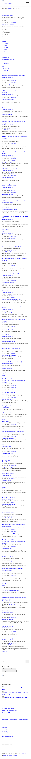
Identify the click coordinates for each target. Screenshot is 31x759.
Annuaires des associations (9, 717)
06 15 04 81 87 (12, 340)
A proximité (6, 63)
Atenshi (4, 511)
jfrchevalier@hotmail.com (8, 282)
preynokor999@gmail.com (8, 24)
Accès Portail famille (7, 729)
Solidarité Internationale (7, 15)
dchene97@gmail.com (7, 453)
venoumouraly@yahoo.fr (8, 399)
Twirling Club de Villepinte (8, 406)
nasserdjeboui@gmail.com (8, 267)
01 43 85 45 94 (12, 616)
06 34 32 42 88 (12, 175)
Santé (3, 585)
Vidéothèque (5, 732)
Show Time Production (7, 379)
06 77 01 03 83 (12, 297)
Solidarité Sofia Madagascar (8, 638)
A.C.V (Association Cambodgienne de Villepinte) (13, 75)
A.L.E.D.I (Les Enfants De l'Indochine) (11, 168)
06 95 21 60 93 (12, 367)
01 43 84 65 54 (12, 191)
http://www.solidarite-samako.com (10, 209)
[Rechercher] (22, 3)
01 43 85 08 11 (12, 296)
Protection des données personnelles (10, 755)
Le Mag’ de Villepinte (7, 713)
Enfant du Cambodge (7, 611)
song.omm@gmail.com (7, 619)
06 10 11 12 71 (12, 604)
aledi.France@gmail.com (8, 177)
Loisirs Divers (5, 394)
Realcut (4, 487)
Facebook (6, 43)
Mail (5, 54)
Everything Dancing (6, 460)
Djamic (3, 419)
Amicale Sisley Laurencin (8, 473)
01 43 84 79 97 (12, 326)
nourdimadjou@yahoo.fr (7, 368)
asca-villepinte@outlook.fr (8, 312)
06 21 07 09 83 (12, 353)
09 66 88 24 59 (12, 575)
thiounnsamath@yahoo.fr (8, 84)
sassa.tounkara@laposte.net (8, 145)
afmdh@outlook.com (7, 129)
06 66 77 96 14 (12, 479)
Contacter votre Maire (8, 708)
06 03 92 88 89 (12, 280)
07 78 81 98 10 (12, 516)
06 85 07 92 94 (12, 450)
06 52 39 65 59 (12, 160)
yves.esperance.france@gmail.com (10, 590)
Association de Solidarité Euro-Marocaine (11, 348)
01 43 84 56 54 (12, 529)
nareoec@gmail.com (7, 548)
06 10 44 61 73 (12, 385)
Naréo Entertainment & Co (8, 539)
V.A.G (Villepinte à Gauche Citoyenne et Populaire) (14, 524)
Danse (3, 462)
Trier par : (5, 68)
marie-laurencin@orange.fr (8, 438)
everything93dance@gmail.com (9, 467)
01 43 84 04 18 (12, 465)
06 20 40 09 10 (12, 22)
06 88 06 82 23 (12, 546)
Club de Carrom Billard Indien (9, 392)
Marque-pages (5, 57)
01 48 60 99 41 (12, 174)
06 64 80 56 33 (12, 97)
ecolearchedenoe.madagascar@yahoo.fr (11, 299)
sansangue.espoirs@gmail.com (9, 562)
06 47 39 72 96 (12, 436)
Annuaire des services (8, 715)
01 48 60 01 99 (12, 80)
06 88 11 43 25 (12, 560)
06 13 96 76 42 (12, 143)
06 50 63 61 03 (12, 387)
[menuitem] (22, 3)
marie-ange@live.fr (6, 645)
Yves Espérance (6, 584)
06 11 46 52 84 (12, 238)
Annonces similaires (8, 61)
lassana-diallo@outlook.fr (8, 99)
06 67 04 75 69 (12, 128)
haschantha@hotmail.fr (7, 329)
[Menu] (26, 3)
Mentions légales (25, 753)
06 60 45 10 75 (12, 82)
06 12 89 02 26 (12, 411)
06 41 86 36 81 (12, 589)
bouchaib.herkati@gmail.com (9, 355)
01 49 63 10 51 (12, 279)
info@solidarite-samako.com (8, 207)
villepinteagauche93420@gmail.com (10, 533)
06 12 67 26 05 (12, 424)
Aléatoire (6, 70)
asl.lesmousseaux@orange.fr (9, 577)
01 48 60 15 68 (12, 236)
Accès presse (6, 734)
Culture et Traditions (7, 446)
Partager (4, 41)
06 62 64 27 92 (12, 451)
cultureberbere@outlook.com (8, 341)
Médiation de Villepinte (7, 626)
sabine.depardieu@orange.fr (8, 412)
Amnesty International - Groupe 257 (10, 274)
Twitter (5, 45)
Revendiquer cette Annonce (8, 59)
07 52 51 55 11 (12, 265)
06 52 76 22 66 (12, 206)
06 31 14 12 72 (12, 113)
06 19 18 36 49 (12, 250)
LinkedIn (6, 51)
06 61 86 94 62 (12, 531)
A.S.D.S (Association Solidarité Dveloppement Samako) (15, 201)
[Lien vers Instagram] (25, 757)
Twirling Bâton (5, 407)
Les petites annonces (7, 736)
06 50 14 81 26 (12, 643)
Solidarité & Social (6, 433)
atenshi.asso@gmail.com (8, 517)
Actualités (4, 727)
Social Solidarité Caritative (8, 512)
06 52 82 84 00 (12, 617)
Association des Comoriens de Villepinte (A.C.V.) (13, 362)
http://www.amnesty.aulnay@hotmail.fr (11, 284)
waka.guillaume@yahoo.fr (8, 194)
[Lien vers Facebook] (23, 757)
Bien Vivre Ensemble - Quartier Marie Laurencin (13, 431)
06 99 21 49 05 (12, 192)
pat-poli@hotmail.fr (6, 480)
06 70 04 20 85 (12, 397)
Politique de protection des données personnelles (15, 719)
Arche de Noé (5, 290)
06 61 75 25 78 (12, 223)
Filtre (3, 66)
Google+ (6, 47)
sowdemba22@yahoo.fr (7, 114)
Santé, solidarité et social (8, 246)
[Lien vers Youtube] (27, 757)
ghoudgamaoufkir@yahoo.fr (8, 162)
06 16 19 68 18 (12, 631)
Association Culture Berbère (8, 334)
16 (6, 651)
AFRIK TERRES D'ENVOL (8, 245)
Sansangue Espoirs (6, 555)
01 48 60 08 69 (12, 158)
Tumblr (5, 49)
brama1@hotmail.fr (6, 251)
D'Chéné (4, 445)
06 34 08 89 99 (12, 328)
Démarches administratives (9, 710)
